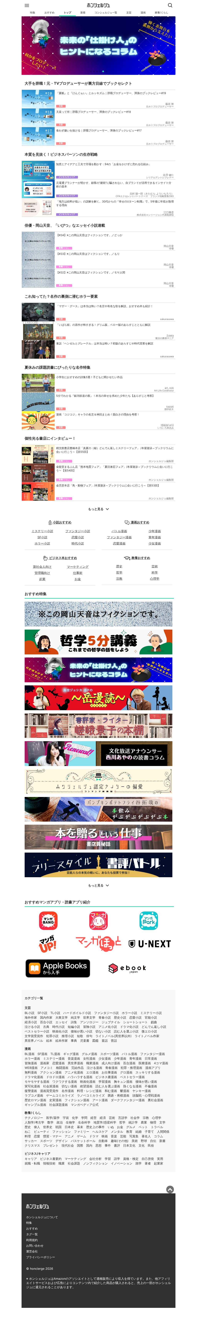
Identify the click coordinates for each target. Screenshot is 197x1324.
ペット (143, 1127)
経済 (103, 1118)
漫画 (143, 12)
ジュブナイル (111, 1022)
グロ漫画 (126, 1072)
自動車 (103, 1141)
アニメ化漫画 (74, 1072)
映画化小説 (60, 1031)
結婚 (138, 1132)
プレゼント (50, 1145)
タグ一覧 (32, 1234)
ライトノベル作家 (147, 1036)
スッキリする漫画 (147, 1072)
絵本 (49, 1040)
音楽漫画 (74, 1058)
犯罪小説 (52, 1036)
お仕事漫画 (109, 1072)
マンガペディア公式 (84, 1105)
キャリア (31, 1159)
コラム (158, 1136)
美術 (135, 1141)
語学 (117, 1159)
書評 (117, 1145)
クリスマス (32, 1145)
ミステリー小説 (42, 531)
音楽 (114, 1136)
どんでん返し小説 (154, 1027)
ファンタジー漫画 (119, 537)
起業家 (158, 1163)
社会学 (135, 1118)
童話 (105, 1040)
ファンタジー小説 (77, 531)
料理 (28, 1136)
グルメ (130, 1127)
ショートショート (135, 1022)
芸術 (155, 566)
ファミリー (81, 1132)
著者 (148, 1163)
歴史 (119, 566)
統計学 (133, 1122)
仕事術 (77, 573)
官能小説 (151, 1017)
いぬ (111, 1127)
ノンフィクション (95, 1163)
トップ (67, 12)
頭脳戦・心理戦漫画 (146, 1095)
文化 (142, 1145)
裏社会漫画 (155, 1100)
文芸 (128, 12)
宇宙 (66, 1118)
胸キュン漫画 (123, 1081)
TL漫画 (55, 1054)
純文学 (75, 1017)
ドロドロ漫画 (55, 1077)
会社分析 (95, 1159)
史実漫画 (55, 1100)
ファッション (61, 1132)
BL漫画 (29, 1054)
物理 (153, 1122)
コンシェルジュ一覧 (106, 12)
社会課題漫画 (58, 1105)
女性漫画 (89, 1058)
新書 (162, 1141)
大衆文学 (61, 1017)
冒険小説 (89, 1027)
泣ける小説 (32, 1027)
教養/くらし (161, 12)
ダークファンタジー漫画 (128, 1100)
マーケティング (77, 567)
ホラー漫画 (32, 1058)
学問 (84, 1118)
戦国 (58, 1127)
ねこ (28, 1132)
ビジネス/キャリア (37, 1153)
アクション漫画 (51, 1072)
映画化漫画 (87, 1081)
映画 (105, 1136)
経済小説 (31, 1022)
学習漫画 (104, 1081)
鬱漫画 (124, 1091)
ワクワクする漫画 (64, 1081)
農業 (144, 1122)
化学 (75, 1118)
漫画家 (44, 1063)
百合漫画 (129, 1063)
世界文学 (89, 1017)
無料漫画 (31, 1072)
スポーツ (46, 1141)
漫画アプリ (153, 1068)
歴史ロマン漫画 (35, 1100)
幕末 (80, 1127)
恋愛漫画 (119, 543)
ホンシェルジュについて (42, 1217)
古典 (46, 1027)
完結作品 (77, 1068)
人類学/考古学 (34, 1122)
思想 (98, 1145)
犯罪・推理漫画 (131, 1068)
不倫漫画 (151, 1086)
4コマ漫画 (161, 1063)
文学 (162, 1122)
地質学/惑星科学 (104, 1122)
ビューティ (41, 1132)
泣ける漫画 (94, 1068)
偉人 (37, 1127)
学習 (108, 1159)
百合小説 (46, 1022)
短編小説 (74, 1027)
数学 (50, 1122)
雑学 (138, 1163)
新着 (82, 12)
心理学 (154, 579)
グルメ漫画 (89, 1054)
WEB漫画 (31, 1068)
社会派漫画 (50, 1086)
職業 (61, 1163)
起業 (42, 579)
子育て (149, 1132)
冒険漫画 (31, 1063)
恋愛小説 (78, 537)
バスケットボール (83, 1141)
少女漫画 (155, 543)
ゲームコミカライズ (60, 1095)
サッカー (31, 1141)
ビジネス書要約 (51, 1159)
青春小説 (104, 1017)
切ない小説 (103, 1031)
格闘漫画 (62, 1068)
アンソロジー (89, 1022)
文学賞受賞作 (34, 1036)
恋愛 (37, 1136)
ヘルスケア (100, 1132)
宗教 (119, 579)
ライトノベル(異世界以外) (113, 1036)
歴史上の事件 (95, 1127)
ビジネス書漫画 (106, 1077)
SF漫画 (42, 1054)
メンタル (117, 1132)
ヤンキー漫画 (141, 1091)
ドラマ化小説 (129, 1027)
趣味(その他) (120, 1141)
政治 (60, 1122)
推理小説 (68, 1036)
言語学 (122, 1118)
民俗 (151, 1145)
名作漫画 (68, 1091)
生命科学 (84, 1122)
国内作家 (46, 1017)
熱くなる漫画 (132, 1086)
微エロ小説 (149, 1031)
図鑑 (95, 1040)
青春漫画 (111, 1068)
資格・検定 (131, 1159)
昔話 (114, 1040)
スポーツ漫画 (109, 1054)
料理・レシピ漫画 (89, 1091)
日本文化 (129, 1145)
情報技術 (49, 1163)
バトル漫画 (119, 531)
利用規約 (32, 1240)
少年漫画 (155, 531)
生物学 (70, 1122)
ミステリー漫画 (54, 1058)
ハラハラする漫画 (80, 1077)
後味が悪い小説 (81, 1031)
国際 (80, 1145)
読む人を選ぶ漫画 (107, 1086)
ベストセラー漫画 (132, 1077)
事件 (108, 1145)
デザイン (61, 1141)
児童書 (84, 1040)
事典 (74, 1040)
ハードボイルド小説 (77, 1013)
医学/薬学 (53, 1118)
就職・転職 (32, 1163)
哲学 (119, 572)
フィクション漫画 (77, 1100)
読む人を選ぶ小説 (126, 1031)
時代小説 (78, 543)
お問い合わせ (34, 1245)
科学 (155, 572)
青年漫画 (155, 537)
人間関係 (163, 1132)
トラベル (157, 1127)
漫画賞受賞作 (49, 1091)
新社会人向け (42, 567)
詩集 (74, 1022)
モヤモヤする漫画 (37, 1081)
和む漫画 (111, 1091)
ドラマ (93, 1136)
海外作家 (31, 1017)
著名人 (146, 1136)
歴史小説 (120, 1017)
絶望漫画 (86, 1086)
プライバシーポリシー (40, 1257)
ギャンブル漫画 (35, 1105)
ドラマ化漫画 (34, 1077)
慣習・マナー (52, 1136)
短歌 (80, 1036)
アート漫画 (100, 1100)
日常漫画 (151, 1058)
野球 (144, 1141)
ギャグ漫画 (71, 1054)
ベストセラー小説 (37, 1031)
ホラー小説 (42, 543)
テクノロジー (34, 1118)
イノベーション (121, 1163)
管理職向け (42, 573)
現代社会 (68, 1145)
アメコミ (47, 1068)
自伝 (153, 1141)
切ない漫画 (69, 1086)
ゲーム (81, 1136)
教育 (129, 1132)
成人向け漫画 (111, 1063)
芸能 (123, 1136)
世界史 (47, 1127)
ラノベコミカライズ (91, 1095)
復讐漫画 (31, 1091)
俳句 (89, 1036)
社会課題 (74, 1163)
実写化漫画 (32, 1086)
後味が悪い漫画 (146, 1081)
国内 (89, 1145)
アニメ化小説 (107, 1027)
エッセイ (61, 1022)
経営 (93, 1118)
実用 (160, 1159)
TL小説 (55, 1013)
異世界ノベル (34, 1040)
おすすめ (49, 12)
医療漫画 (145, 1063)
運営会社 (32, 1251)
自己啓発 (148, 1159)
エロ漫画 (92, 1072)
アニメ (69, 1136)
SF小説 (42, 537)
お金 (78, 579)
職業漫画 (92, 1063)
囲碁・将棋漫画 (118, 1095)
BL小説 (29, 1013)
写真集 (134, 1136)
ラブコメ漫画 (34, 1095)
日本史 (69, 1127)
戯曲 (154, 1022)
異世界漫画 (75, 1063)
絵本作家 (61, 1040)
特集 (32, 12)
